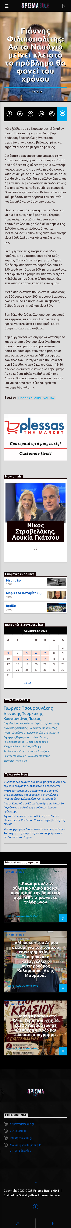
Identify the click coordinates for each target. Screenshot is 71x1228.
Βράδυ (11, 605)
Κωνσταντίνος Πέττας (22, 718)
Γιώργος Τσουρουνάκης (28, 708)
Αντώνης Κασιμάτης (14, 751)
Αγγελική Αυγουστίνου (18, 723)
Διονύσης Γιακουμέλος (43, 728)
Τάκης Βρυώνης (12, 746)
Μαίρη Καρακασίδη (37, 741)
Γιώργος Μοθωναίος (15, 756)
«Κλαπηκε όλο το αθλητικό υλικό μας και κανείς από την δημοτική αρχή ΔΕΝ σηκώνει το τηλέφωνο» (35, 892)
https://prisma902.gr (22, 1123)
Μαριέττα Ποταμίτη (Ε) (24, 593)
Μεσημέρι (13, 580)
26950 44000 (18, 1131)
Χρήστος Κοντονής (47, 723)
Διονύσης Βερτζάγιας (38, 751)
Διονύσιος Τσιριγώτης (15, 760)
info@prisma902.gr (21, 1138)
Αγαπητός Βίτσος (14, 732)
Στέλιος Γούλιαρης (32, 746)
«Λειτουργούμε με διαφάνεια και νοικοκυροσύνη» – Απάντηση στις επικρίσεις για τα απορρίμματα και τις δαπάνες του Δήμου (34, 833)
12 (26, 658)
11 (17, 658)
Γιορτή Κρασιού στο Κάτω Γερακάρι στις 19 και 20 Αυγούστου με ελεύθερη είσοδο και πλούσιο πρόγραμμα (34, 807)
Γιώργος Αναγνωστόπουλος (22, 916)
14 (44, 658)
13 (35, 658)
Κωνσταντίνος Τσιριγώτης (43, 732)
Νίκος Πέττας (40, 737)
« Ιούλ (27, 683)
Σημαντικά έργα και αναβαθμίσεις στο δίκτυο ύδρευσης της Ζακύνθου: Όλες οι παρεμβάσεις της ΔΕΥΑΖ (34, 820)
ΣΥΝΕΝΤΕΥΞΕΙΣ (14, 871)
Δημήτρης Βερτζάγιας (17, 737)
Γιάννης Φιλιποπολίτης (36, 398)
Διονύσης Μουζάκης (39, 756)
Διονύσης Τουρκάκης (23, 713)
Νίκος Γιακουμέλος (14, 741)
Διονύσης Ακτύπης (16, 728)
